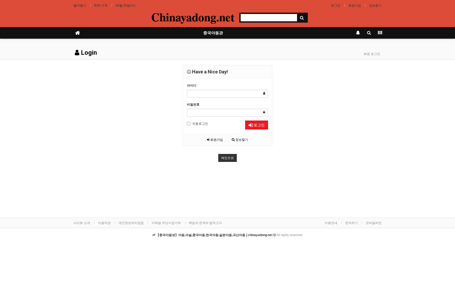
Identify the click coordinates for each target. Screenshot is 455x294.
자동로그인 (200, 124)
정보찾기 (375, 5)
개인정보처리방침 (131, 223)
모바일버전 (374, 223)
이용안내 (331, 223)
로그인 (335, 5)
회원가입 (354, 5)
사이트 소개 (81, 223)
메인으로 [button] (227, 158)
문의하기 (351, 223)
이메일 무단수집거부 (166, 223)
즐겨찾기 (79, 5)
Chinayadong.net (193, 16)
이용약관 (104, 223)
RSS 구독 (101, 5)
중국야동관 (213, 33)
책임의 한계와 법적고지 (205, 223)
